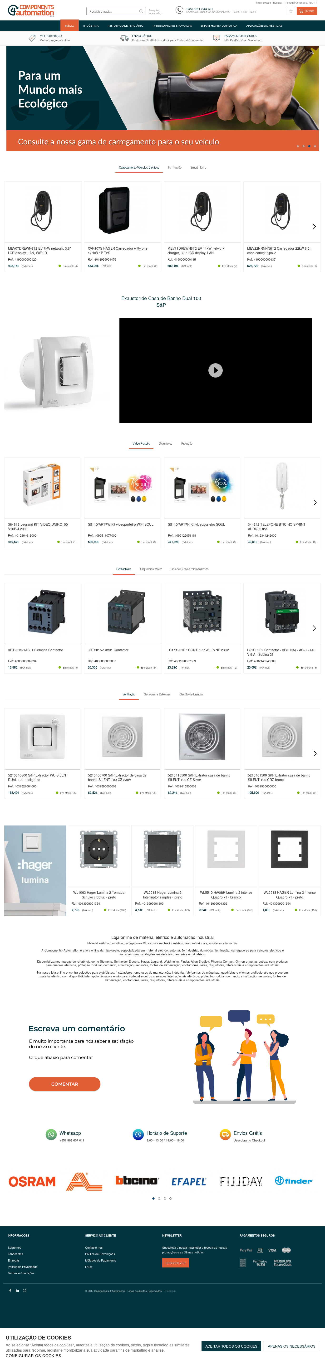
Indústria (90, 25)
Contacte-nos (94, 1247)
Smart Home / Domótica (219, 25)
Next (314, 226)
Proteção (186, 443)
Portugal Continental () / (301, 2)
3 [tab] (309, 146)
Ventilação (129, 694)
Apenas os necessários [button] (291, 1346)
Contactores (123, 568)
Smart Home (198, 167)
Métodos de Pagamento (100, 1260)
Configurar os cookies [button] (33, 1356)
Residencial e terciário (125, 25)
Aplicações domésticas (264, 25)
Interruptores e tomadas (172, 25)
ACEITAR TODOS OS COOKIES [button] (231, 1346)
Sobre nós (14, 1247)
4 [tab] (315, 146)
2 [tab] (303, 146)
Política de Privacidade (23, 1267)
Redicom (170, 1291)
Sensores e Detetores (157, 694)
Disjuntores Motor (151, 568)
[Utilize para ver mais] (56, 370)
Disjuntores (165, 443)
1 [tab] (298, 146)
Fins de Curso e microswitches (190, 568)
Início (69, 25)
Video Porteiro (141, 443)
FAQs (88, 1267)
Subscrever (176, 1263)
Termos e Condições (21, 1273)
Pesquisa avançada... (155, 12)
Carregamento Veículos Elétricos (139, 167)
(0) (309, 11)
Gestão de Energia (191, 694)
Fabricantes (15, 1254)
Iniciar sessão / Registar (269, 2)
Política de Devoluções (100, 1254)
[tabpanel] (32, 1181)
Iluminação (174, 167)
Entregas (14, 1260)
